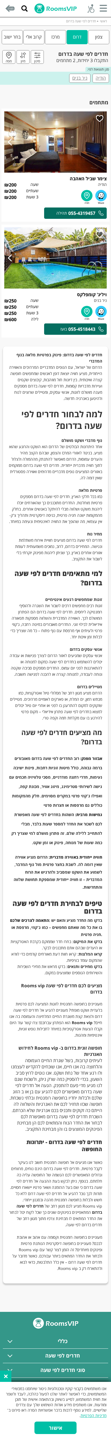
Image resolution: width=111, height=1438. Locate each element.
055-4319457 (81, 213)
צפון (98, 37)
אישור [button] (55, 1427)
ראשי (103, 21)
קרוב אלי (34, 37)
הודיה (101, 78)
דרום (77, 37)
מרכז (55, 37)
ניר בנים (79, 78)
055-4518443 (81, 329)
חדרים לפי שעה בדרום (81, 21)
